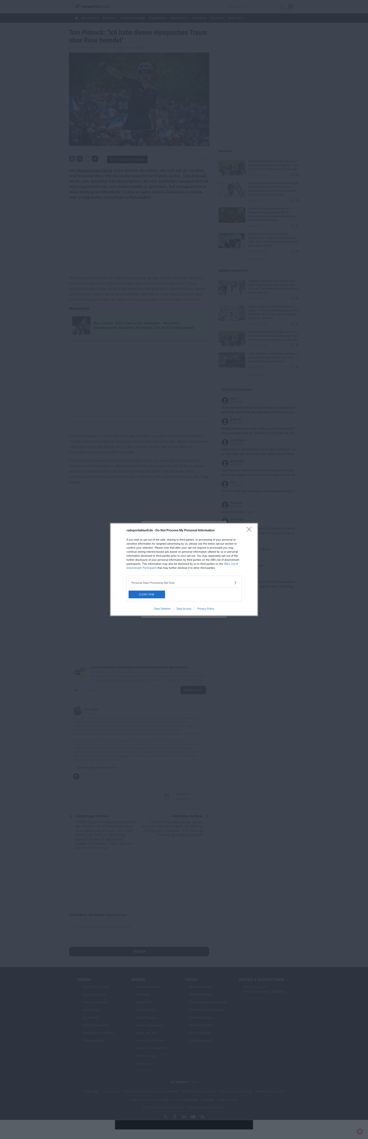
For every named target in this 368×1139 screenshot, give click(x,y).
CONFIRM (146, 594)
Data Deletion (162, 608)
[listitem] (184, 583)
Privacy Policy (205, 608)
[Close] (250, 530)
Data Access (184, 608)
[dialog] (184, 569)
